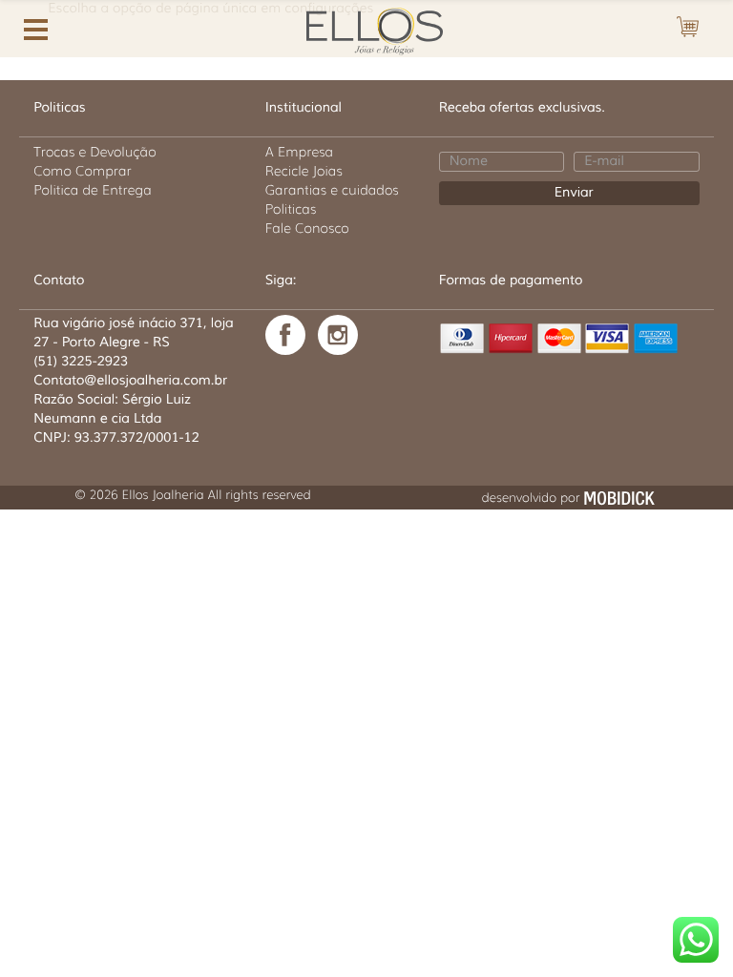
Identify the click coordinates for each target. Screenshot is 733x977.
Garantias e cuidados (332, 189)
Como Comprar (82, 170)
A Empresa (299, 151)
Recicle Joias (304, 170)
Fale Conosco (307, 228)
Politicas (291, 208)
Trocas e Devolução (94, 151)
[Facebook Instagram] (338, 335)
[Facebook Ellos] (285, 335)
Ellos (366, 29)
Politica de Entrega (92, 189)
